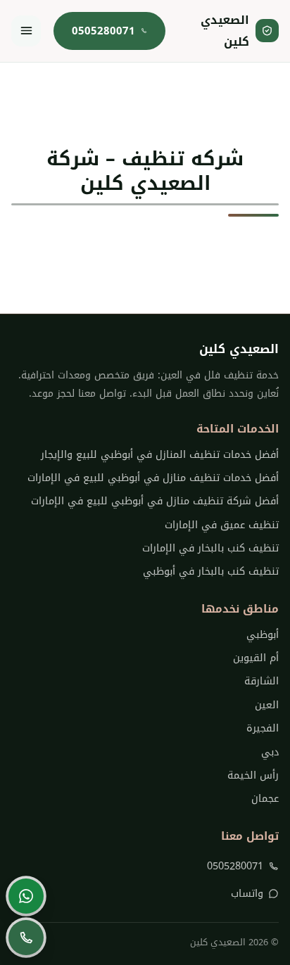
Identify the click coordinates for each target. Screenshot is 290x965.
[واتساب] (26, 896)
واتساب (247, 893)
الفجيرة (262, 728)
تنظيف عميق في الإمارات (221, 525)
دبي (269, 752)
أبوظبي (262, 634)
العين (266, 705)
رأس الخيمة (252, 775)
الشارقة (261, 681)
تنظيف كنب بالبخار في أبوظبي (210, 571)
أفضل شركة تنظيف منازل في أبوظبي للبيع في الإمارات (154, 501)
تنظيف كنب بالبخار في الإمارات (210, 548)
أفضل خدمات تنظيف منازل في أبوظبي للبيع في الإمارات (152, 477)
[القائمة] (26, 30)
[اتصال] (26, 937)
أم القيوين (255, 657)
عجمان (264, 798)
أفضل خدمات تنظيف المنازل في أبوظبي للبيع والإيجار (159, 454)
